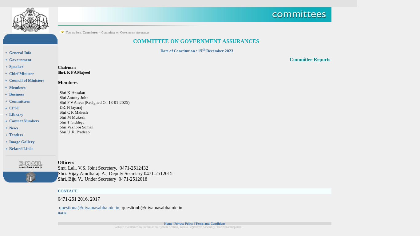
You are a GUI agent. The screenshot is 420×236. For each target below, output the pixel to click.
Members (17, 87)
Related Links (21, 148)
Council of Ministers (26, 80)
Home (168, 223)
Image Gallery (22, 142)
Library (16, 114)
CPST (14, 108)
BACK (62, 213)
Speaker (16, 66)
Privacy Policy (183, 223)
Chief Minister (21, 73)
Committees (19, 101)
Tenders (16, 134)
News (13, 128)
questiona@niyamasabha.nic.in (89, 207)
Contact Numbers (24, 121)
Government (20, 59)
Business (16, 94)
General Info (20, 52)
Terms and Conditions (210, 223)
